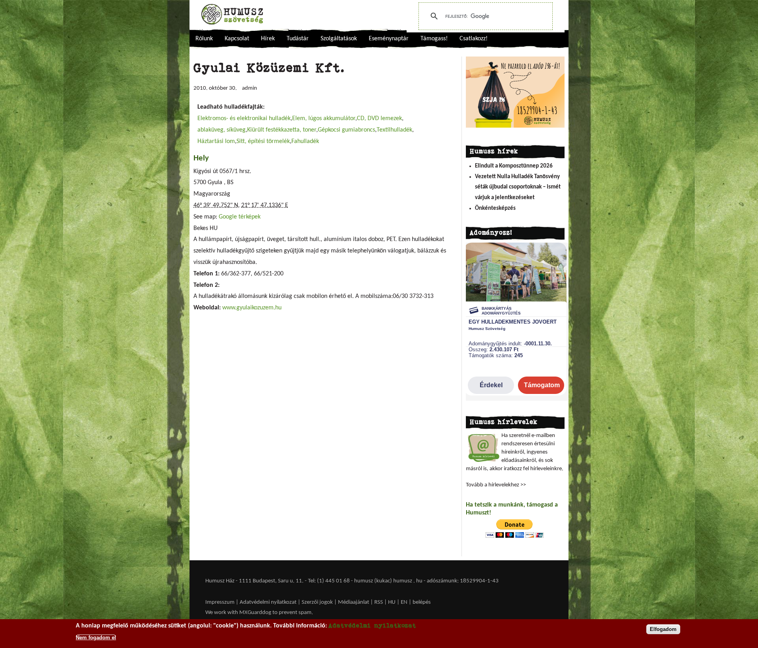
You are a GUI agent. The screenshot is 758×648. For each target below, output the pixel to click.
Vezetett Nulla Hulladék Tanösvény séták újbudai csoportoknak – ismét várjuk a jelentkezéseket (518, 187)
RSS (378, 602)
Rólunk (204, 39)
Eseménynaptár (389, 39)
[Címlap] (232, 14)
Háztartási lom (216, 141)
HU (392, 602)
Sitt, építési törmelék (263, 141)
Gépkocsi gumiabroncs (346, 130)
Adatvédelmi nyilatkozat (268, 602)
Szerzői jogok (317, 602)
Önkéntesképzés (495, 208)
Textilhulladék (394, 130)
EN (404, 602)
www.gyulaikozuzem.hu (251, 308)
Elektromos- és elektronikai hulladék (244, 118)
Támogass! (434, 39)
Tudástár (298, 39)
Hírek (268, 39)
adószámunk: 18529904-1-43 (463, 581)
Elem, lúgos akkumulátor (323, 118)
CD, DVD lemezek (379, 118)
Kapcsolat (237, 39)
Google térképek (240, 217)
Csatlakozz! (474, 39)
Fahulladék (305, 141)
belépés (422, 602)
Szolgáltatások (339, 39)
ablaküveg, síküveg (221, 130)
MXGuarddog (255, 613)
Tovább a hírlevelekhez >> (496, 485)
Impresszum (220, 602)
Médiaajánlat (354, 602)
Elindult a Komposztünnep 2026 (514, 166)
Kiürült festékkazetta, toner (281, 130)
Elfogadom (663, 629)
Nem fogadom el (96, 637)
